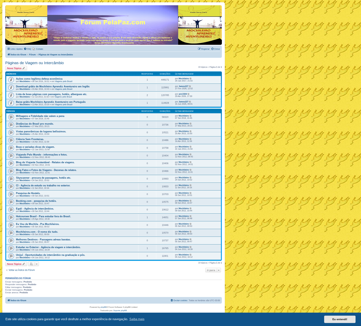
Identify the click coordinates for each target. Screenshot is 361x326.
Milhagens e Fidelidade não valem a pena (40, 116)
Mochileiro (25, 81)
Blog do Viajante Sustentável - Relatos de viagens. (45, 162)
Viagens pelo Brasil (63, 81)
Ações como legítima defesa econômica (39, 78)
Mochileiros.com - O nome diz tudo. (37, 231)
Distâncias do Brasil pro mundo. (35, 123)
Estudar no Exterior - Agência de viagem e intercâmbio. (48, 247)
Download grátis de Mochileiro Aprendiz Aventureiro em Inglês (52, 86)
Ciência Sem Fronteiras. (30, 139)
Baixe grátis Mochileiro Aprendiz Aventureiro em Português (51, 102)
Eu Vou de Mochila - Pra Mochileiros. (37, 224)
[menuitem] (27, 49)
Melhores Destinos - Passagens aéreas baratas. (43, 239)
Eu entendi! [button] (339, 319)
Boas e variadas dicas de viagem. (35, 146)
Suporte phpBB (120, 310)
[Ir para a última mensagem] (191, 78)
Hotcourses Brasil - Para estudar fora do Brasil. (43, 216)
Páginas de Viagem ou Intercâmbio (34, 63)
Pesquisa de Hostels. (28, 193)
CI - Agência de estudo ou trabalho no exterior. (43, 185)
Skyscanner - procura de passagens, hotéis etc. (43, 177)
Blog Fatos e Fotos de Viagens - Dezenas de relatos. (46, 170)
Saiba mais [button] (136, 319)
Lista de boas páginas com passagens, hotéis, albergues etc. (51, 94)
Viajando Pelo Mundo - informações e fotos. (41, 154)
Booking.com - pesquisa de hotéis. (36, 201)
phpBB (104, 307)
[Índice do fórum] (7, 6)
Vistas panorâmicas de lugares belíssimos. (41, 131)
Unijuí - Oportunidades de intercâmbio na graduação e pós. (50, 255)
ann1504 (183, 94)
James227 (183, 86)
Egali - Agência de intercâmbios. (35, 208)
